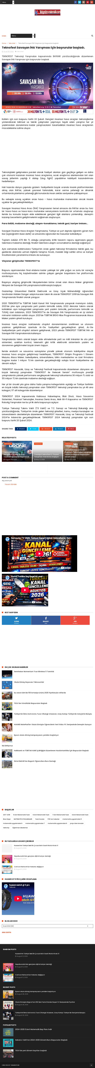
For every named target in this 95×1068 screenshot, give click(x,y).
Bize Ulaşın (7, 819)
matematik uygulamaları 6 (12, 823)
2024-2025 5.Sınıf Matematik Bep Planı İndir (33, 1029)
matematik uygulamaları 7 (35, 823)
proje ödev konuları (77, 823)
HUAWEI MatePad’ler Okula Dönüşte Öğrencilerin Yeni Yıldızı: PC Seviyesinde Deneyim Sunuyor (53, 724)
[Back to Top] (91, 1065)
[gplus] (91, 2)
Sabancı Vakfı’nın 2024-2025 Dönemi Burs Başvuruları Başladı (41, 1040)
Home (4, 36)
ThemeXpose (15, 1065)
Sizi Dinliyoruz (7, 746)
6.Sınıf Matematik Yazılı (41, 815)
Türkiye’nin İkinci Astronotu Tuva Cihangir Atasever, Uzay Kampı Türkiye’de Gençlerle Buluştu (53, 714)
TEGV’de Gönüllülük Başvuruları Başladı (30, 703)
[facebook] (75, 2)
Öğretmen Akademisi (20, 828)
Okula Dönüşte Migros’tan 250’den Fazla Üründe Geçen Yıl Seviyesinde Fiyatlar (45, 1002)
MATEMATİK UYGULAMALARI (23, 819)
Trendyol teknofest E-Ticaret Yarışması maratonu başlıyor (46, 455)
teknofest (12, 43)
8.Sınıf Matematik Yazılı (80, 815)
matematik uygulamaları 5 (72, 819)
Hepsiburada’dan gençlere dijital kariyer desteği (32, 856)
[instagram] (83, 2)
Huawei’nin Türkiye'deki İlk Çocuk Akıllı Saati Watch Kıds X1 (36, 845)
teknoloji (6, 828)
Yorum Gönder (11, 484)
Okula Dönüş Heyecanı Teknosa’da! (29, 682)
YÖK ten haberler (53, 819)
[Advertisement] (47, 24)
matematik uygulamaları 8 (57, 823)
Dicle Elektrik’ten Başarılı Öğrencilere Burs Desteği (34, 761)
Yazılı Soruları (39, 819)
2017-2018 (6, 815)
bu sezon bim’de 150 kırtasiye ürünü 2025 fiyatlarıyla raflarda (40, 693)
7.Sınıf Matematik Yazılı (60, 815)
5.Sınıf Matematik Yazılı (21, 815)
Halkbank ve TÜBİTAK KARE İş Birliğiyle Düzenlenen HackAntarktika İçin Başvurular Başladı (51, 750)
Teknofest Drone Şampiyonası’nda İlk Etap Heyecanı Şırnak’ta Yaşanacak (16, 454)
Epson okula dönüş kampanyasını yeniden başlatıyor (36, 735)
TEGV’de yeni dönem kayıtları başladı (31, 1050)
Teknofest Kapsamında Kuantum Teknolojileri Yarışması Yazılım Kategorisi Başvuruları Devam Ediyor (78, 453)
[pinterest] (87, 2)
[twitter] (79, 2)
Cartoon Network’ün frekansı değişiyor (29, 867)
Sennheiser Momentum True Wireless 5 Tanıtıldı (34, 671)
